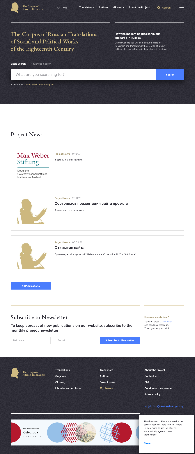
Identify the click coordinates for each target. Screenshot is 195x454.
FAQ (146, 382)
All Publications (31, 285)
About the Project (139, 7)
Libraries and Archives (68, 388)
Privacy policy (152, 394)
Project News (107, 382)
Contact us (150, 376)
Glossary (118, 7)
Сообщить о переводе (158, 388)
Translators (106, 369)
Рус (58, 7)
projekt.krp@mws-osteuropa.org (163, 406)
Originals (60, 376)
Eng (65, 7)
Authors (103, 7)
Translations (86, 7)
